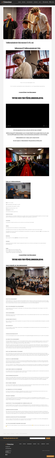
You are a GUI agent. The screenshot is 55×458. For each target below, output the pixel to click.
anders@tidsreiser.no (8, 451)
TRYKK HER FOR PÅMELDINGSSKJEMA (27, 98)
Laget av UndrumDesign (46, 450)
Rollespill (12, 433)
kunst (8, 433)
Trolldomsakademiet (23, 433)
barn (5, 433)
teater (17, 433)
